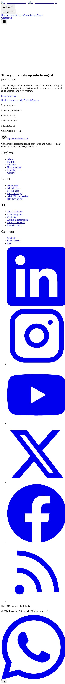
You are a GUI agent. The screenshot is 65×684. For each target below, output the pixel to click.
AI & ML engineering (17, 196)
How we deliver (25, 57)
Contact (11, 238)
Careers (20, 15)
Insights (11, 170)
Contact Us (6, 18)
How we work (14, 167)
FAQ (9, 243)
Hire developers (8, 15)
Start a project (7, 57)
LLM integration (15, 214)
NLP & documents (16, 222)
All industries (13, 188)
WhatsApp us (32, 100)
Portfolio (28, 15)
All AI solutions (14, 211)
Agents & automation (17, 219)
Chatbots (11, 217)
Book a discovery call (11, 100)
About (40, 15)
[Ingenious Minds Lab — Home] (29, 2)
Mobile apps (13, 190)
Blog (34, 15)
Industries (6, 12)
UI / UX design (14, 193)
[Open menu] (4, 21)
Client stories (13, 240)
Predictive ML (14, 225)
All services (12, 185)
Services (6, 7)
